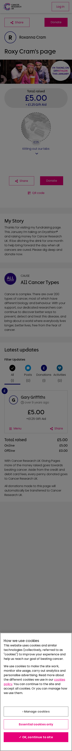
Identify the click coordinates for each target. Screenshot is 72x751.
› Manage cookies (36, 711)
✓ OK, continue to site (36, 737)
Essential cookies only (36, 724)
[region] (36, 692)
